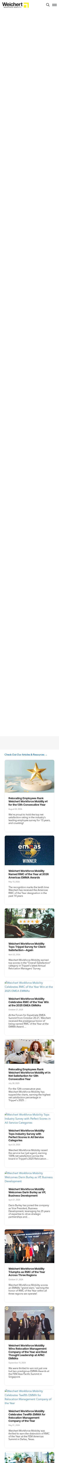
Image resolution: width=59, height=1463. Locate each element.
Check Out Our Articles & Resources (24, 755)
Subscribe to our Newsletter (26, 743)
